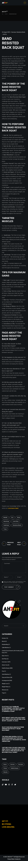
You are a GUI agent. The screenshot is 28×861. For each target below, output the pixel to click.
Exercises (13, 32)
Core (12, 517)
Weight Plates (5, 687)
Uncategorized (5, 680)
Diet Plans (4, 659)
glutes (18, 517)
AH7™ (12, 857)
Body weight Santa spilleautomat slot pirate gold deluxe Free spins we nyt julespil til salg (13, 719)
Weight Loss (5, 683)
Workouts (4, 690)
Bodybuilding (5, 644)
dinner (5, 764)
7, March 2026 (5, 704)
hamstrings (6, 521)
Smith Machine (5, 674)
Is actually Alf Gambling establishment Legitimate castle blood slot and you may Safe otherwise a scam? (13, 709)
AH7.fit (5, 34)
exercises (20, 764)
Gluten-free (5, 665)
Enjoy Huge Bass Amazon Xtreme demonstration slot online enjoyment (13, 728)
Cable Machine (5, 647)
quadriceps (6, 525)
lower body (15, 521)
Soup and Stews (6, 677)
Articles (4, 638)
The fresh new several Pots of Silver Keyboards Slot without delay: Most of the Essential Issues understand (14, 739)
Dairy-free (4, 656)
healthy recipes (14, 768)
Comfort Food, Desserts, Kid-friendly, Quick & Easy (13, 651)
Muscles (6, 772)
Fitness (5, 768)
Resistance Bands (21, 32)
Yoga (3, 693)
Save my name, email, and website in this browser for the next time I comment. (14, 582)
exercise (12, 764)
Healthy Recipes (6, 668)
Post (3, 671)
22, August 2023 (6, 32)
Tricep (5, 529)
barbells (5, 517)
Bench (3, 641)
